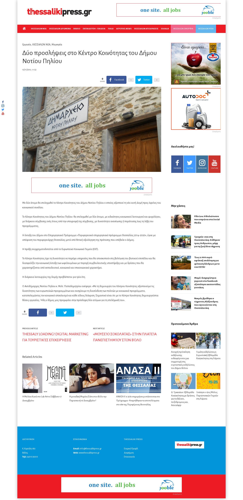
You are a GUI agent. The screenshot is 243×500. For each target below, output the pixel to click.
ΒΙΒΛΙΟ (76, 29)
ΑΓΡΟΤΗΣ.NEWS (123, 29)
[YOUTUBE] (3, 113)
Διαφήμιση (129, 453)
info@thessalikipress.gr (90, 449)
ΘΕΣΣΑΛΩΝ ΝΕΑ (38, 29)
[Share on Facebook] (38, 313)
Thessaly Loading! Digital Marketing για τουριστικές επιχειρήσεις (55, 337)
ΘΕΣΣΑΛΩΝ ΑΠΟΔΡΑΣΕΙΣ (146, 29)
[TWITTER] (3, 109)
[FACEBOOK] (3, 102)
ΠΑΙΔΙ (111, 29)
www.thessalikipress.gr (89, 453)
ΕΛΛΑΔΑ (165, 29)
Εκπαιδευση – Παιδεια (94, 29)
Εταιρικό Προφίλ (131, 449)
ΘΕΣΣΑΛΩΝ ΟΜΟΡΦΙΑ (183, 29)
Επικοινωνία (129, 457)
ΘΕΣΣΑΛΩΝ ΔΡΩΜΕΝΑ (60, 29)
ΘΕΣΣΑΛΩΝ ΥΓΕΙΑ (206, 29)
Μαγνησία (57, 44)
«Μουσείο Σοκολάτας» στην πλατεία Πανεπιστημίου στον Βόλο (125, 337)
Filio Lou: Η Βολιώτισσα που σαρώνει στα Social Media (207, 219)
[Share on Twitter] (65, 313)
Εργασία (26, 44)
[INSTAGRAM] (3, 106)
